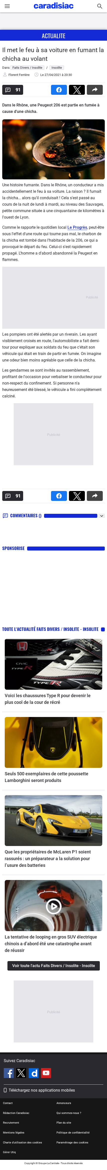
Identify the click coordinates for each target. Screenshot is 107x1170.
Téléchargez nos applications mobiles (42, 1090)
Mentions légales (13, 1132)
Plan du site (63, 1122)
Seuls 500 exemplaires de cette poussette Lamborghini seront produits (46, 777)
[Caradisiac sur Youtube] (46, 1073)
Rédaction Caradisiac (16, 1113)
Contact (8, 1103)
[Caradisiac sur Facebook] (9, 1073)
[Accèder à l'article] (53, 664)
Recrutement (11, 1122)
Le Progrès (77, 227)
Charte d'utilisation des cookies (22, 1142)
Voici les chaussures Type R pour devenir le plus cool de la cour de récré (48, 699)
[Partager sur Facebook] (60, 88)
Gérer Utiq (9, 1152)
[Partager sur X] (78, 88)
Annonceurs (63, 1103)
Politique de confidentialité (73, 1132)
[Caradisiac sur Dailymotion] (34, 1073)
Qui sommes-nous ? (68, 1113)
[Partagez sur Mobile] (96, 88)
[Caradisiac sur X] (21, 1073)
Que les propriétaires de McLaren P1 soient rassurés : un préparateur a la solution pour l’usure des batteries (48, 858)
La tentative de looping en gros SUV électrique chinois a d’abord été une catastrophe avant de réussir (51, 943)
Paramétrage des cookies (72, 1142)
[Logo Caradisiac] (53, 10)
